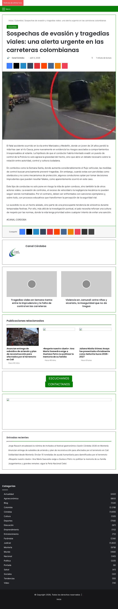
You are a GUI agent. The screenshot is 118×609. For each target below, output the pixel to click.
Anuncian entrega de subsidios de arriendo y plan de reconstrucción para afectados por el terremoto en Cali (21, 354)
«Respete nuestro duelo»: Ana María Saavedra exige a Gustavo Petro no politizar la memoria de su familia (58, 352)
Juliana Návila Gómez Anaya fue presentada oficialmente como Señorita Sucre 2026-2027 (94, 352)
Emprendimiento (11, 529)
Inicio (10, 20)
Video (6, 583)
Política (7, 561)
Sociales (8, 574)
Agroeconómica (11, 498)
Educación (9, 525)
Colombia (19, 20)
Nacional (8, 556)
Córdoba (8, 512)
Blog (6, 503)
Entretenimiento (11, 534)
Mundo (7, 552)
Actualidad (9, 494)
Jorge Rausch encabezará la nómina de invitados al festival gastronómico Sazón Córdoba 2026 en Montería (58, 446)
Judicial (7, 543)
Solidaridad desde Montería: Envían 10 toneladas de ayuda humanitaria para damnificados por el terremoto (57, 454)
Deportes (8, 521)
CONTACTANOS (59, 384)
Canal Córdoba (18, 58)
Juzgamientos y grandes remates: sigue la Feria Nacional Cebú (37, 463)
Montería (8, 547)
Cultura (7, 516)
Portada (7, 565)
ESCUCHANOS (59, 378)
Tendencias (9, 578)
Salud (6, 569)
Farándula (8, 538)
